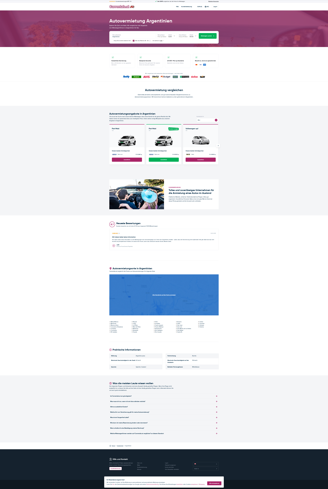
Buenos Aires (114, 325)
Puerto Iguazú (159, 325)
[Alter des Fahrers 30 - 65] (133, 41)
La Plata (135, 325)
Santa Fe (179, 332)
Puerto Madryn (159, 327)
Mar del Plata (137, 327)
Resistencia (158, 328)
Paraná (135, 332)
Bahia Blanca (114, 321)
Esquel (135, 321)
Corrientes (114, 330)
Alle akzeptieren (214, 483)
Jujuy (134, 323)
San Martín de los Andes (184, 328)
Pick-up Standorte (116, 35)
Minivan (139, 469)
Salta (178, 323)
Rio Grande (158, 332)
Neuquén (135, 330)
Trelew (201, 321)
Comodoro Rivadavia (117, 327)
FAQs (138, 465)
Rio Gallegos (158, 330)
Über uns (139, 463)
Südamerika (120, 446)
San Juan (179, 325)
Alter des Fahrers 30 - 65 (142, 40)
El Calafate (114, 332)
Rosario (179, 321)
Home (113, 446)
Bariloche (113, 323)
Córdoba (113, 328)
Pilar (156, 321)
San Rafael (180, 330)
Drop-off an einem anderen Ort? (122, 40)
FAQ (177, 7)
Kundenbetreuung (186, 7)
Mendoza (135, 328)
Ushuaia (201, 325)
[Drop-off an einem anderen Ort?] (112, 41)
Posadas (157, 323)
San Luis (179, 327)
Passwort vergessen (170, 465)
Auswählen (127, 160)
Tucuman (201, 323)
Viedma (201, 327)
